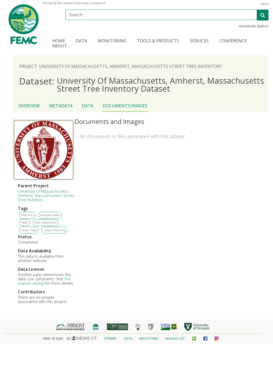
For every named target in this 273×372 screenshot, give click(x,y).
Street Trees (29, 230)
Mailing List (175, 338)
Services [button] (199, 41)
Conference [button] (233, 41)
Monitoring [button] (112, 41)
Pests (24, 222)
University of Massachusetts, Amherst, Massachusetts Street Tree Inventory (46, 195)
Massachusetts (50, 215)
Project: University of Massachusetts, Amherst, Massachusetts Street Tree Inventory (120, 66)
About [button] (59, 46)
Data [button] (81, 41)
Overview (29, 106)
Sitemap (110, 338)
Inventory (27, 215)
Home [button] (58, 41)
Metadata (61, 106)
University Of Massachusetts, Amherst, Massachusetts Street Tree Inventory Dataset (141, 84)
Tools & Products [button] (158, 41)
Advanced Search (253, 26)
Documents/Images (125, 106)
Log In (264, 4)
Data (87, 106)
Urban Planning (54, 230)
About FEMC (149, 338)
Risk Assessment (46, 222)
